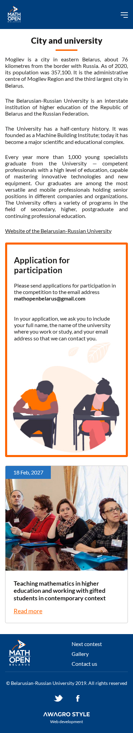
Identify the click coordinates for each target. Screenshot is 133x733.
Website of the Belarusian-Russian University (58, 231)
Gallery (80, 653)
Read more (28, 611)
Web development (66, 721)
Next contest (87, 644)
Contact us (84, 663)
